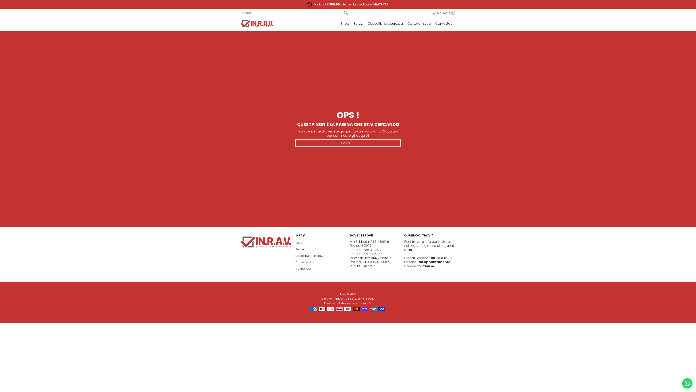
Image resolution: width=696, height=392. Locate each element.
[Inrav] (257, 24)
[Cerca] (346, 13)
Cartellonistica (305, 262)
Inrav (343, 294)
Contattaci (303, 269)
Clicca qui (390, 131)
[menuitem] (439, 13)
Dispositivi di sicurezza (310, 256)
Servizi (299, 249)
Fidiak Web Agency (350, 303)
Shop (298, 243)
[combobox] (291, 13)
